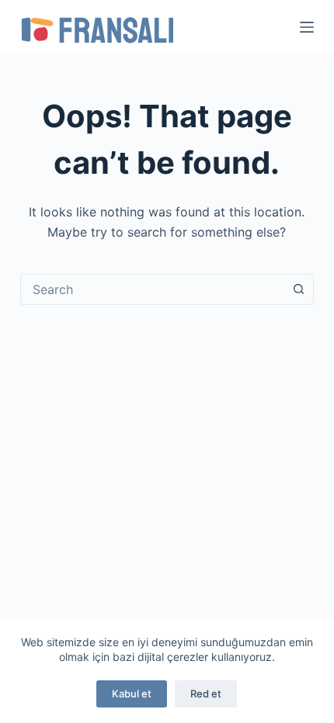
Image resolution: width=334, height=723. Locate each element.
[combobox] (152, 289)
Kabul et (131, 693)
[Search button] (298, 289)
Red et (205, 693)
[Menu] (307, 27)
